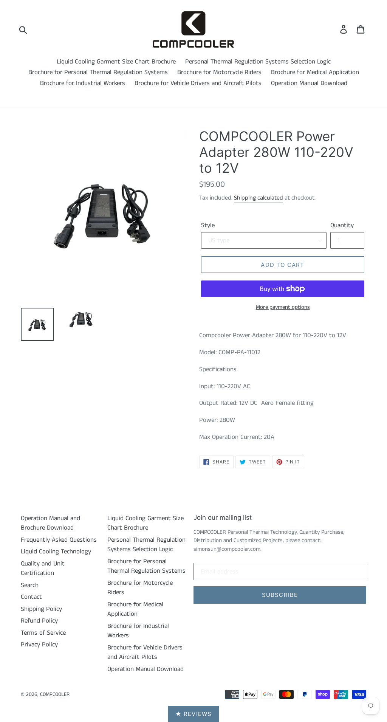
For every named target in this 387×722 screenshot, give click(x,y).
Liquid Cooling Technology (56, 551)
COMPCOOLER (55, 694)
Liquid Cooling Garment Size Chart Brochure (116, 61)
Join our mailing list (223, 517)
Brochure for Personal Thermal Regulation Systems (98, 72)
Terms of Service (43, 632)
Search (30, 585)
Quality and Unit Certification (43, 568)
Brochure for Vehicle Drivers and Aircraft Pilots (198, 83)
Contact (31, 596)
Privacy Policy (39, 644)
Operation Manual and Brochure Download (50, 523)
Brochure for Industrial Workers (82, 83)
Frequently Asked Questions (59, 539)
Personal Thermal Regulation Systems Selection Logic (258, 61)
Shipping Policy (41, 609)
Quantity (342, 225)
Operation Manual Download (309, 83)
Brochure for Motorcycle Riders (219, 72)
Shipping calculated (258, 198)
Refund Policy (39, 620)
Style (208, 225)
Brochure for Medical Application (315, 72)
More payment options (283, 307)
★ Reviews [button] (193, 713)
